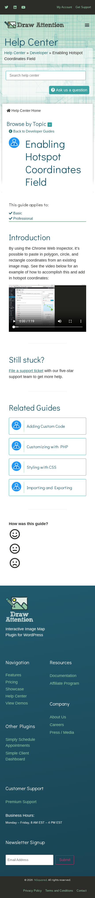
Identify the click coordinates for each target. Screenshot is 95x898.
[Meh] (43, 549)
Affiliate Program (64, 683)
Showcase (15, 689)
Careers (57, 725)
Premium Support (21, 802)
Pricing (12, 682)
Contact (82, 890)
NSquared (40, 879)
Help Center (14, 53)
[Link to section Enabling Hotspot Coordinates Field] (52, 183)
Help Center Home (26, 110)
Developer (39, 53)
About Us (58, 717)
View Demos (17, 703)
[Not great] (43, 563)
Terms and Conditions (59, 890)
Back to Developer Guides (33, 131)
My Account (64, 7)
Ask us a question (71, 90)
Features (13, 675)
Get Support (83, 7)
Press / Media (62, 732)
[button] (87, 24)
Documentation (63, 675)
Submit (64, 860)
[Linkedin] (15, 7)
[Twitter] (6, 7)
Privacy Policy (32, 890)
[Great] (43, 534)
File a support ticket (26, 371)
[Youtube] (23, 7)
